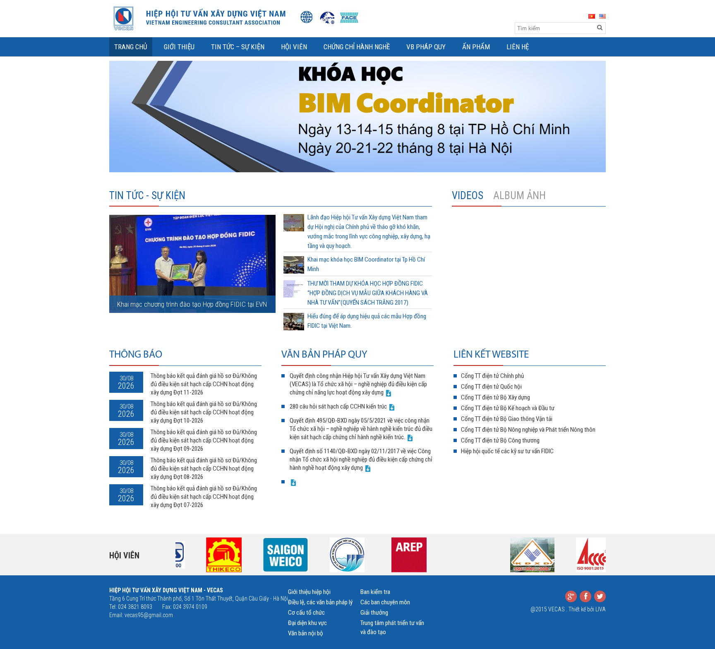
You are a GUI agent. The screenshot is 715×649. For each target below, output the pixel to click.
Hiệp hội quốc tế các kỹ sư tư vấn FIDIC (507, 451)
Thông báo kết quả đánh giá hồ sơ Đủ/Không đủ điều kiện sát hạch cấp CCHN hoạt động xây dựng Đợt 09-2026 (204, 440)
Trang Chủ (130, 47)
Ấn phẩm (476, 47)
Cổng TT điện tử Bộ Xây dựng (495, 397)
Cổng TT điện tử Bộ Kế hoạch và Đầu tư (507, 408)
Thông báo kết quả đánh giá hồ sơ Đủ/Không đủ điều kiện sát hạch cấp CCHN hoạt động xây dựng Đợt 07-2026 (204, 497)
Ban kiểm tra (375, 592)
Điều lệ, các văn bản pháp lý (320, 602)
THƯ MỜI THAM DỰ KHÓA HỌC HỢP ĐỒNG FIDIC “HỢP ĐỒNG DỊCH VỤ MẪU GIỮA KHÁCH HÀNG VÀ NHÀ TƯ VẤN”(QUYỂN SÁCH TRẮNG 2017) (367, 293)
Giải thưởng (374, 612)
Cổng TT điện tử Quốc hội (491, 386)
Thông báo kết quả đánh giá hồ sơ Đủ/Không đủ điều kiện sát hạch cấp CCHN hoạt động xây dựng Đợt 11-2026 (204, 384)
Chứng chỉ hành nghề (357, 47)
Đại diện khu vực (307, 623)
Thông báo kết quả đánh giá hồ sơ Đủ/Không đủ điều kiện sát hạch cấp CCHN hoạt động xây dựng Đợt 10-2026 (204, 412)
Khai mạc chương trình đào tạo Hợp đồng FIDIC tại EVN (192, 304)
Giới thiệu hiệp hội (309, 592)
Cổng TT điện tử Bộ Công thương (500, 440)
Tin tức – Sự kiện (237, 47)
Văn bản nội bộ (305, 633)
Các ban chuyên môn (385, 602)
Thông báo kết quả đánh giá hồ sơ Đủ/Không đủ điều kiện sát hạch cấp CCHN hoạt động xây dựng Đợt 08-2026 (204, 469)
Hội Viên (294, 47)
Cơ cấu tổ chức (306, 612)
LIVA (600, 609)
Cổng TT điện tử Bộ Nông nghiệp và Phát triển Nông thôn (528, 429)
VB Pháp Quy (426, 47)
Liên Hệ (517, 47)
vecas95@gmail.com (149, 615)
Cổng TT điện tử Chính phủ (492, 376)
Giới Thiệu (179, 47)
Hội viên (124, 555)
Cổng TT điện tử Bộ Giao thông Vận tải (506, 419)
